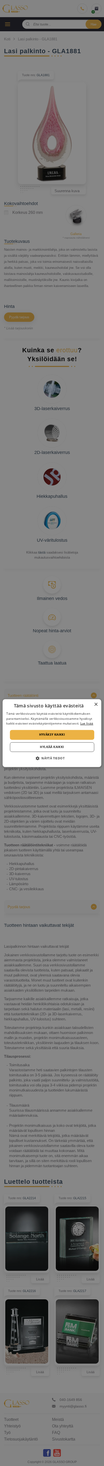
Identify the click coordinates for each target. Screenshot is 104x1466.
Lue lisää (86, 724)
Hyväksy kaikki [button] (52, 735)
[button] (52, 758)
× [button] (96, 704)
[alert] (52, 733)
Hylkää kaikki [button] (52, 747)
